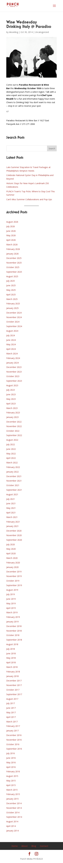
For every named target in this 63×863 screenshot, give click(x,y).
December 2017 (14, 680)
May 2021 (11, 508)
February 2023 (13, 412)
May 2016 (11, 762)
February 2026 (13, 249)
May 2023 (11, 399)
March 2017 (12, 721)
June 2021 (11, 503)
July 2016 (10, 753)
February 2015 (13, 794)
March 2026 (12, 244)
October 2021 (12, 485)
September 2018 (14, 639)
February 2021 (13, 521)
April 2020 (11, 553)
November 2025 (14, 262)
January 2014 (12, 830)
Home (15, 846)
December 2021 (14, 476)
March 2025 (12, 299)
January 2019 (12, 621)
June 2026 (11, 231)
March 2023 (12, 408)
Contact (44, 846)
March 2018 (12, 667)
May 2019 (11, 603)
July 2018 (10, 648)
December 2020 (14, 530)
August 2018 (12, 644)
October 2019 (12, 580)
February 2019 (13, 617)
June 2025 (11, 285)
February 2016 (13, 771)
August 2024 (12, 330)
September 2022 (14, 435)
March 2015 (12, 789)
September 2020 (14, 539)
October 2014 (12, 812)
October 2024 (12, 321)
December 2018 (14, 626)
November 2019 (14, 576)
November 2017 (14, 685)
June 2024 (11, 340)
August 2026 (12, 221)
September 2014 (14, 816)
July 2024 (10, 335)
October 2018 (12, 635)
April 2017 (11, 717)
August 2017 (12, 698)
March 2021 (12, 517)
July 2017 (10, 703)
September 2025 (14, 271)
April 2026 (11, 240)
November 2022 (14, 426)
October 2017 (12, 689)
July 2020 (10, 544)
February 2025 (13, 303)
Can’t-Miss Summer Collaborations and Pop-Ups (29, 199)
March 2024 (12, 353)
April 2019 (11, 608)
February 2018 (13, 671)
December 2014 (14, 803)
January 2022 (12, 471)
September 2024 (14, 326)
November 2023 (14, 371)
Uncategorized (42, 32)
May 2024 (11, 344)
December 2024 (14, 312)
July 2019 (10, 594)
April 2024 (11, 349)
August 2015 (12, 776)
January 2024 (12, 362)
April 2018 (11, 662)
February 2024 (13, 358)
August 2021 (12, 494)
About (24, 846)
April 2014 (11, 826)
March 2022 (12, 462)
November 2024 (14, 317)
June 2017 (11, 707)
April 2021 (11, 512)
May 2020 (11, 548)
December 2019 (14, 571)
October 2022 (12, 430)
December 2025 (14, 258)
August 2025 (12, 276)
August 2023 (12, 385)
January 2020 (12, 567)
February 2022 (13, 467)
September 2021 (14, 489)
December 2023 (14, 367)
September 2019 (14, 585)
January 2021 (12, 526)
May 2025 (11, 290)
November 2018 (14, 630)
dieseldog (13, 32)
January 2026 (12, 253)
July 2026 (10, 226)
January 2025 (12, 308)
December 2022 (14, 421)
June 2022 (11, 449)
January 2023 (12, 417)
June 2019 (11, 598)
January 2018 (12, 676)
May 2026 (11, 235)
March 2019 (12, 612)
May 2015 (11, 780)
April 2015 (11, 785)
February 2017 (13, 726)
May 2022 (11, 453)
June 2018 (11, 653)
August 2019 (12, 589)
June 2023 (11, 394)
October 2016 (12, 744)
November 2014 (14, 807)
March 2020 (12, 558)
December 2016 (14, 735)
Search (52, 148)
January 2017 (12, 730)
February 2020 (13, 562)
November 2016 (14, 739)
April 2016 (11, 767)
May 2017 (11, 712)
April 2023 (11, 403)
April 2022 (11, 458)
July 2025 (10, 280)
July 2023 (10, 389)
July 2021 (10, 499)
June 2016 (11, 757)
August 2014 (12, 821)
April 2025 (11, 294)
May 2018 (11, 657)
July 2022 (10, 444)
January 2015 (12, 798)
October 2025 (12, 267)
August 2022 (12, 439)
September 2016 (14, 748)
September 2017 (14, 694)
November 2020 (14, 535)
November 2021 (14, 480)
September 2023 (14, 380)
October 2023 (12, 376)
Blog (34, 846)
